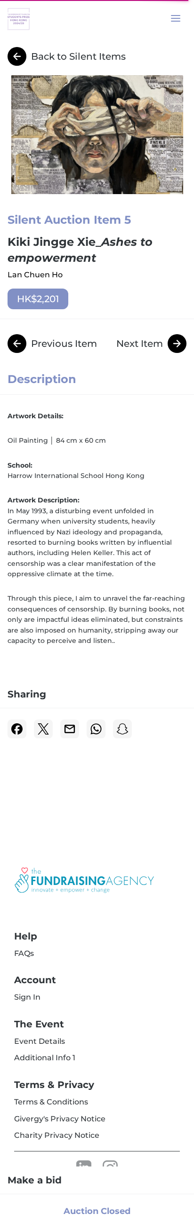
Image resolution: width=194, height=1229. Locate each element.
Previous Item (64, 343)
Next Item (139, 343)
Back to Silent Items (78, 56)
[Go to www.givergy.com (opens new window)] (84, 880)
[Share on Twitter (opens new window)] (43, 729)
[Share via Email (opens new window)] (69, 729)
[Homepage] (36, 19)
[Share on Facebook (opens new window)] (17, 729)
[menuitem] (24, 953)
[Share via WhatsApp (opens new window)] (96, 729)
